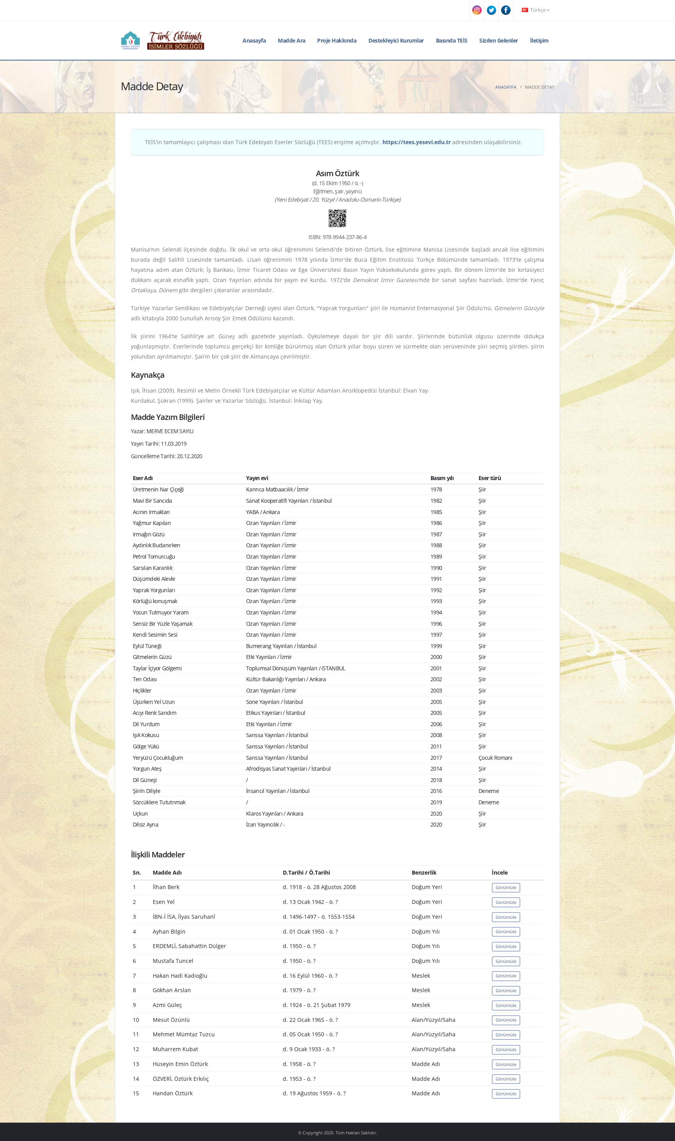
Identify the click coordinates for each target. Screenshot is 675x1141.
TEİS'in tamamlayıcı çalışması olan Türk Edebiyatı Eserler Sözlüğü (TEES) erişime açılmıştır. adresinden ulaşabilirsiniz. (333, 142)
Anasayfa (254, 40)
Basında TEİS (452, 40)
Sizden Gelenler (498, 40)
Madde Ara (291, 40)
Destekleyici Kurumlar (396, 40)
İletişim (539, 40)
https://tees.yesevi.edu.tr (416, 142)
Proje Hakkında (336, 40)
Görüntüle (506, 887)
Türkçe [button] (538, 10)
